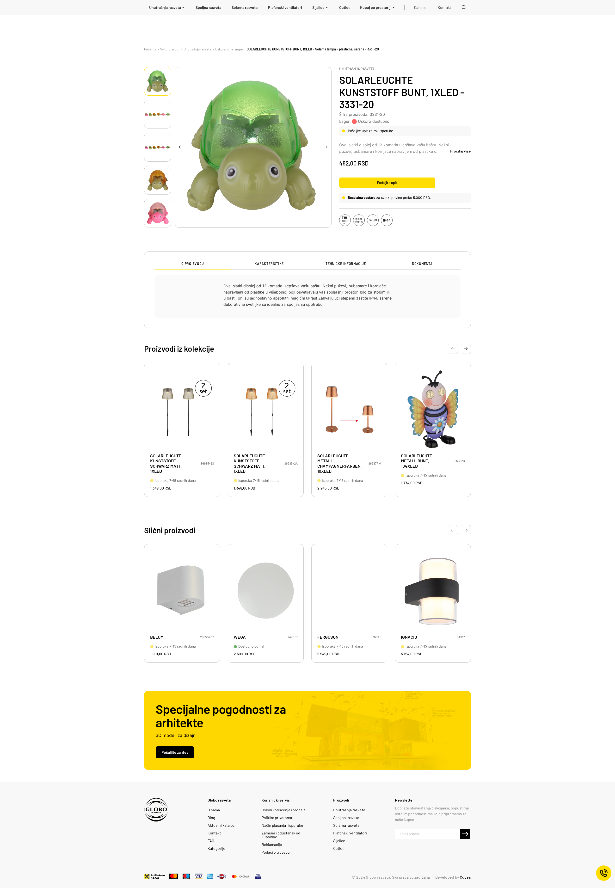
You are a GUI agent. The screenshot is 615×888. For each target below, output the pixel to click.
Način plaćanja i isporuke (282, 825)
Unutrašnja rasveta (357, 69)
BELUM (157, 637)
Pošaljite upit (387, 183)
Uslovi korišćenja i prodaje (284, 810)
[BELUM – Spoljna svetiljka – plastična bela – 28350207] (182, 591)
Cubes (465, 877)
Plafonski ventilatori (350, 833)
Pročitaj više (460, 151)
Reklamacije (272, 844)
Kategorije (216, 848)
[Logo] (156, 810)
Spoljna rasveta (346, 818)
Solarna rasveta (346, 825)
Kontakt (214, 833)
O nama (214, 810)
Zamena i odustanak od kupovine (281, 835)
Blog (211, 818)
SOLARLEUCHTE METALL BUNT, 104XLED (416, 461)
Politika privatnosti (277, 818)
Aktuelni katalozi (221, 825)
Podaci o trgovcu (276, 852)
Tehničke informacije (346, 264)
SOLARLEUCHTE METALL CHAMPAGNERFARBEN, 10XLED (339, 463)
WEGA (240, 637)
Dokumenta (422, 264)
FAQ (211, 841)
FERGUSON (327, 637)
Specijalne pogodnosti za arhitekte (221, 715)
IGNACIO (409, 637)
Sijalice (339, 841)
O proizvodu (192, 264)
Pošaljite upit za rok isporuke (370, 131)
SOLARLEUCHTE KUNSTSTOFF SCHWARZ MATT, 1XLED (166, 463)
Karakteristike (269, 264)
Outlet (338, 848)
